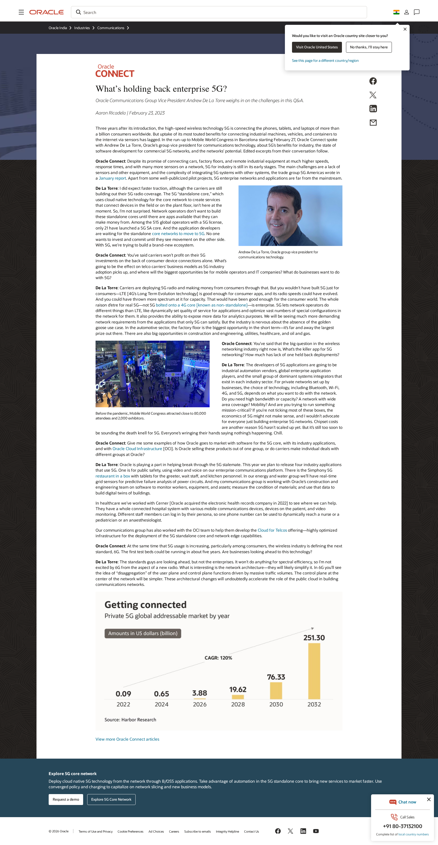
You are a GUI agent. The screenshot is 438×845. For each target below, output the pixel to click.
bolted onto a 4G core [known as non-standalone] (202, 305)
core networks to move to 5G (178, 233)
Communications (110, 27)
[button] (21, 12)
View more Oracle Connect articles (127, 739)
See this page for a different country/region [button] (325, 60)
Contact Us (251, 831)
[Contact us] (417, 12)
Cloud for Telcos (272, 530)
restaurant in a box (113, 475)
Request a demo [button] (66, 799)
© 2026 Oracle (58, 831)
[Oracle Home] (46, 12)
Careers (174, 831)
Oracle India (58, 27)
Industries (82, 27)
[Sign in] (407, 12)
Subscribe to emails (197, 831)
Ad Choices (156, 831)
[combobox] (219, 12)
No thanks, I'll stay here (369, 47)
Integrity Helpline (227, 831)
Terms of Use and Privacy (96, 831)
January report (112, 178)
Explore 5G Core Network (111, 799)
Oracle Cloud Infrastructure (137, 448)
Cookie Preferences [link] (130, 831)
